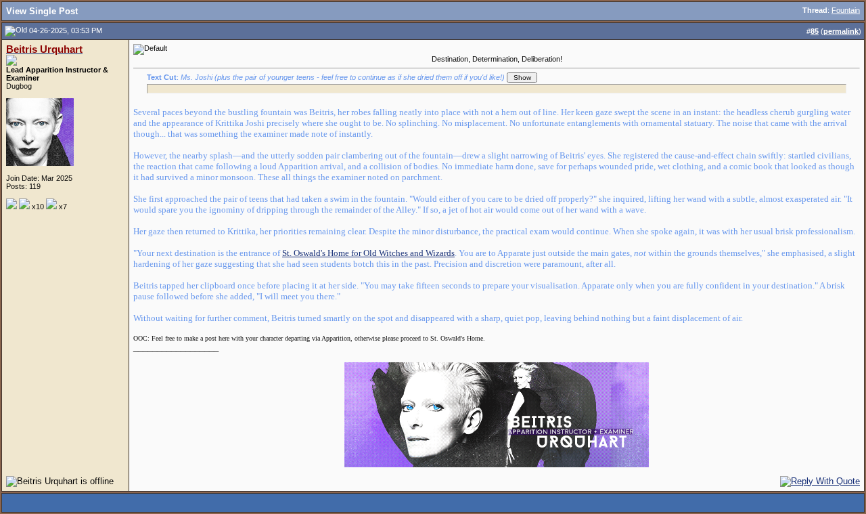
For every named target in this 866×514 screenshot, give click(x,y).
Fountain (845, 10)
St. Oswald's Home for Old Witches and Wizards (368, 253)
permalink (841, 31)
